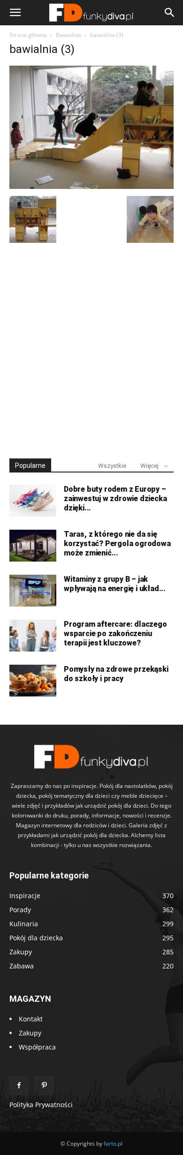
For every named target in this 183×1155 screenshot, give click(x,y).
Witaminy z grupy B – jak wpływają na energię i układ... (115, 584)
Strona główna (28, 35)
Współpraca (37, 1046)
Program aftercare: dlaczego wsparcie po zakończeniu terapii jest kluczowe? (115, 633)
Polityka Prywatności (41, 1104)
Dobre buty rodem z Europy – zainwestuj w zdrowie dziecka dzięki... (115, 498)
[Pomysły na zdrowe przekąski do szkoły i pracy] (32, 681)
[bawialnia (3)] (91, 186)
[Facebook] (18, 1085)
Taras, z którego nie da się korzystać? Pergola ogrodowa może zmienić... (117, 543)
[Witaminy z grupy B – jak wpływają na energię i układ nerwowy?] (32, 591)
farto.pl (113, 1144)
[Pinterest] (44, 1085)
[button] (15, 12)
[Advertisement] (91, 346)
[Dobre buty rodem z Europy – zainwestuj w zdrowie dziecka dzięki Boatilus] (32, 501)
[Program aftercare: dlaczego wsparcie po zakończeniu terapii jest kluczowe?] (32, 636)
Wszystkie (112, 465)
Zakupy (30, 1032)
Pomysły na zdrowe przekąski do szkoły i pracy (116, 674)
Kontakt (31, 1018)
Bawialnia (68, 35)
